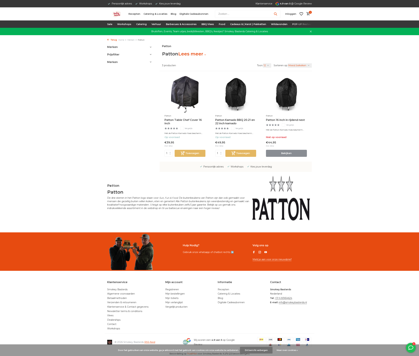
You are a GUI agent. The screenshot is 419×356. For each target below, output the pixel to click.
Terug (113, 40)
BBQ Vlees (207, 24)
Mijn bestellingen (175, 293)
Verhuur (156, 24)
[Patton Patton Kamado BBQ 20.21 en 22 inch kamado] (235, 94)
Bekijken (286, 153)
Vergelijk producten (176, 306)
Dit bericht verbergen (256, 350)
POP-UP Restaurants (304, 24)
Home (121, 40)
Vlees (110, 315)
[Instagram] (259, 252)
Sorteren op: (281, 65)
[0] (307, 14)
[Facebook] (254, 252)
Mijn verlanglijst (174, 302)
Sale (109, 24)
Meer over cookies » (287, 350)
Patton (167, 115)
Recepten (134, 13)
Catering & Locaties (155, 13)
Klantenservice (263, 3)
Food (222, 24)
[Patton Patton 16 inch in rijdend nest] (286, 94)
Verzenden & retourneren (121, 302)
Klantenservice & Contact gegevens (127, 306)
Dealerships (113, 319)
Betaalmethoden (117, 298)
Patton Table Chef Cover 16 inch (183, 121)
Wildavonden (279, 24)
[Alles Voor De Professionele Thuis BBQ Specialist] (116, 13)
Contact (111, 324)
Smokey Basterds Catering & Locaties (246, 31)
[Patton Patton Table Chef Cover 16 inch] (184, 94)
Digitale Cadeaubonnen (194, 13)
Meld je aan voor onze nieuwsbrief (272, 259)
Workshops (124, 24)
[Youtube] (265, 252)
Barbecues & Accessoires (181, 24)
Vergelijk (188, 128)
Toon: (260, 65)
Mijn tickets (171, 298)
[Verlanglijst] (301, 14)
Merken (131, 40)
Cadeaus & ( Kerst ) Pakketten (248, 24)
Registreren (172, 289)
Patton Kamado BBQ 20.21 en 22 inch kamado (235, 121)
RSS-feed (149, 342)
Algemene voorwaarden (121, 293)
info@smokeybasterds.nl (293, 302)
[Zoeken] (275, 14)
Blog (173, 13)
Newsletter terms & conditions (124, 311)
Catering (141, 24)
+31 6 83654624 (283, 298)
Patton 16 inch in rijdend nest (285, 120)
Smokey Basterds (117, 289)
